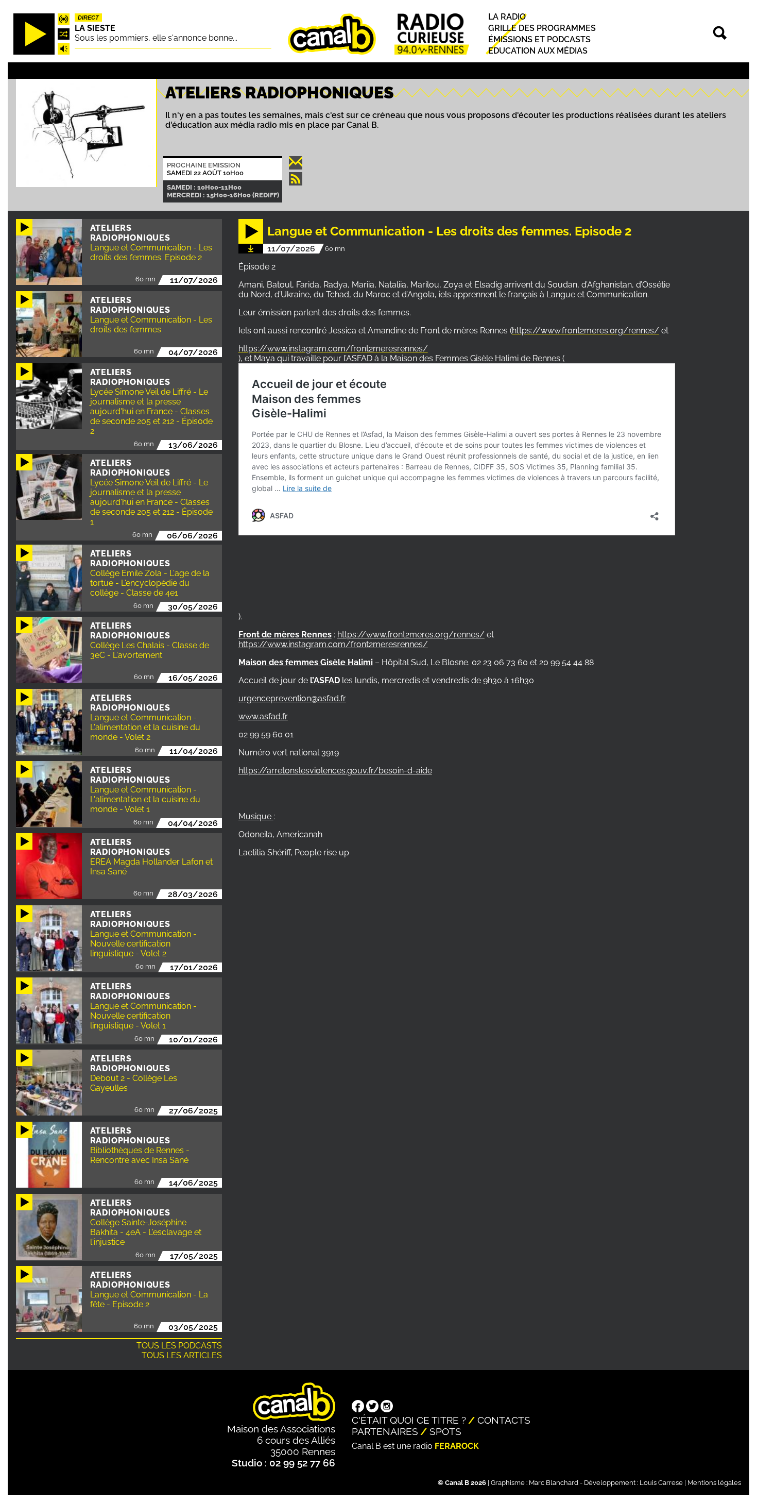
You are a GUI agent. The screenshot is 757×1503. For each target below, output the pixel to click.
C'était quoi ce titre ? (409, 1420)
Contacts (503, 1420)
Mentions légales (714, 1483)
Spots (445, 1431)
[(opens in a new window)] (358, 1407)
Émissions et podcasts (539, 39)
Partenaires (385, 1431)
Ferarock (457, 1446)
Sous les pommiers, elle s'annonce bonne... (156, 38)
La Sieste (95, 28)
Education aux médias (538, 51)
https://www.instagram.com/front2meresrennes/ (333, 348)
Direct (88, 17)
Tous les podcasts (179, 1345)
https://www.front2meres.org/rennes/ (585, 330)
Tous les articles (182, 1355)
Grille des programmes (542, 28)
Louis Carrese (661, 1483)
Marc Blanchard (553, 1483)
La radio (507, 17)
